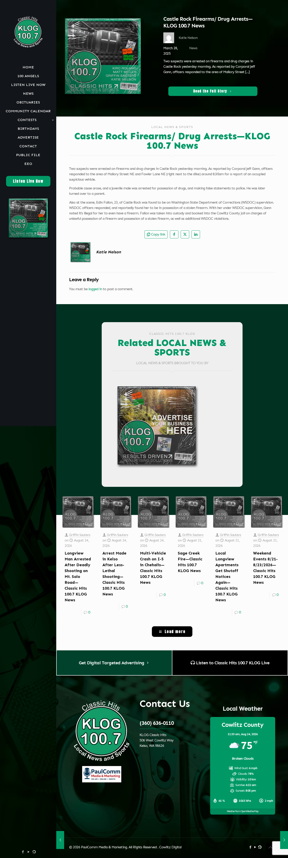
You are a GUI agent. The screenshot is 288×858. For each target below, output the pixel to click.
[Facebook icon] (23, 852)
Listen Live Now (28, 181)
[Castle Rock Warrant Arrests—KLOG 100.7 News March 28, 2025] (60, 840)
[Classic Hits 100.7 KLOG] (28, 31)
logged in (95, 289)
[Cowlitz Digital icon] (34, 852)
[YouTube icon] (28, 852)
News (193, 48)
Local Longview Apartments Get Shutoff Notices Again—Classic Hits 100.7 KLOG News (226, 576)
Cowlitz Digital (170, 847)
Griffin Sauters (79, 535)
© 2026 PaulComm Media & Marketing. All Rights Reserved (113, 847)
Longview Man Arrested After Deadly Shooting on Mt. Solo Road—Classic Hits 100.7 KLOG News (78, 576)
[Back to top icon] (270, 847)
